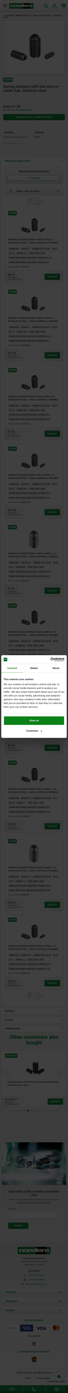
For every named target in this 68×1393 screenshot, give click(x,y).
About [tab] (55, 668)
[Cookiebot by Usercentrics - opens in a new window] (50, 659)
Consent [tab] (12, 668)
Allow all (34, 720)
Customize (32, 730)
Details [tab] (34, 668)
